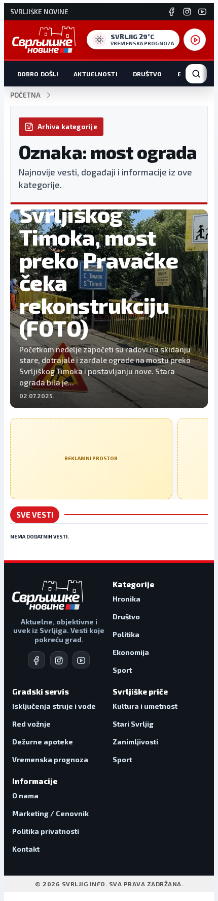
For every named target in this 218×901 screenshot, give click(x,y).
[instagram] (58, 660)
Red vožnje (31, 723)
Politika (126, 634)
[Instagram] (187, 11)
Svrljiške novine (39, 12)
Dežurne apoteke (42, 741)
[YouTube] (202, 11)
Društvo (147, 73)
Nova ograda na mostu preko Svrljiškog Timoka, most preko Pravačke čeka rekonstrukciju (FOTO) (98, 248)
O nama (25, 795)
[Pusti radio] (195, 39)
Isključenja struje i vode (54, 706)
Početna (25, 95)
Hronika (126, 598)
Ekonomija (131, 652)
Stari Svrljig (133, 723)
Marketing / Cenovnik (50, 813)
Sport (122, 670)
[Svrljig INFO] (44, 39)
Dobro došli (37, 73)
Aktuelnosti (95, 73)
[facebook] (36, 660)
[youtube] (81, 660)
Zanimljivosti (135, 741)
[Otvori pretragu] (196, 73)
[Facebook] (171, 11)
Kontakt (26, 849)
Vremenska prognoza (50, 759)
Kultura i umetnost (145, 706)
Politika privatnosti (45, 831)
